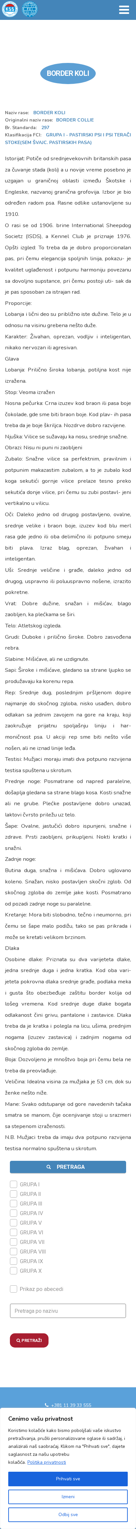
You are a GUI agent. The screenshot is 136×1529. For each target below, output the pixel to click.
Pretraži (31, 1340)
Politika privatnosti (46, 1462)
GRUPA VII (32, 1242)
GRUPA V (31, 1222)
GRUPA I (30, 1184)
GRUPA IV (31, 1213)
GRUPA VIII (33, 1251)
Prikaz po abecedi (41, 1289)
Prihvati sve (68, 1479)
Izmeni (68, 1497)
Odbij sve (68, 1514)
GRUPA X (31, 1270)
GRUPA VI (31, 1232)
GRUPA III (31, 1203)
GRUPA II (30, 1194)
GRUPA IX (31, 1261)
